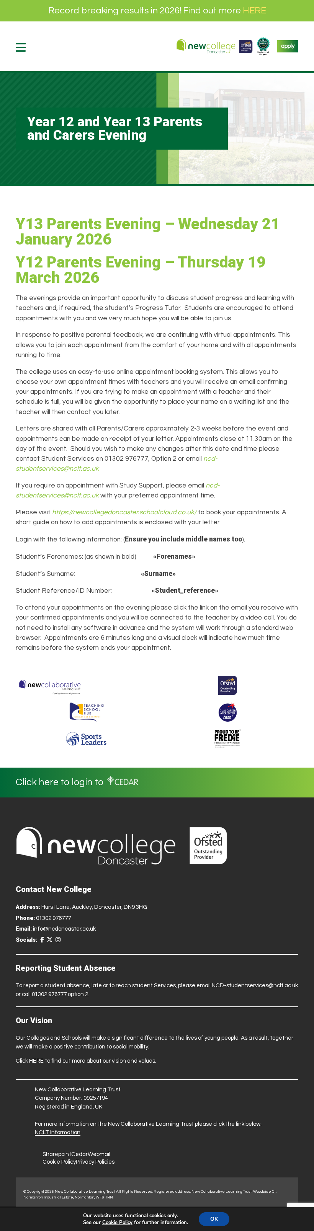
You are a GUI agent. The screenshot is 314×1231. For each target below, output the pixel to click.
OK (214, 1219)
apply (287, 46)
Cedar (79, 1154)
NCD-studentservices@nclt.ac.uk (255, 985)
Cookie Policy (59, 1162)
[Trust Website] (50, 685)
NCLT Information (57, 1132)
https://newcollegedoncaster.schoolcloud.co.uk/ (124, 512)
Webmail (99, 1154)
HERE (254, 10)
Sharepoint (57, 1154)
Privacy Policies (95, 1162)
